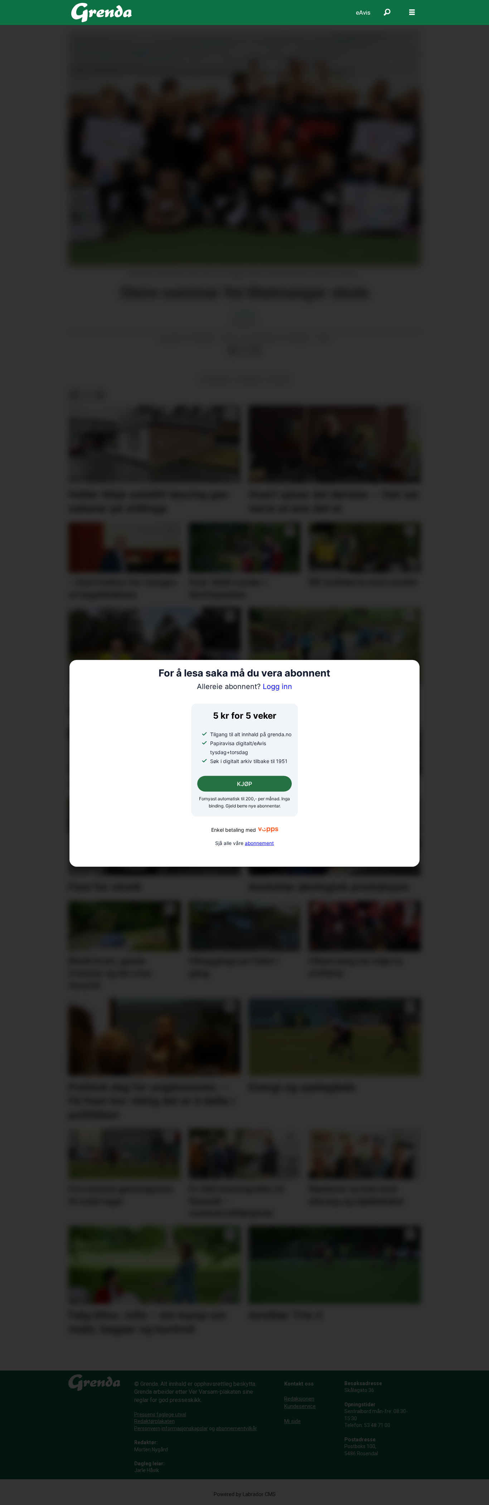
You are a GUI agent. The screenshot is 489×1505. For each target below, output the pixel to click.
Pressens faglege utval (160, 1414)
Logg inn (244, 686)
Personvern (147, 1428)
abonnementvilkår (236, 1428)
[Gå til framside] (101, 12)
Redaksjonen (299, 1399)
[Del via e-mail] (255, 350)
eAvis (363, 12)
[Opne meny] (412, 12)
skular (278, 379)
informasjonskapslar (184, 1428)
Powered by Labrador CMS (245, 1494)
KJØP (244, 783)
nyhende (249, 379)
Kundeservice (300, 1406)
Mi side (292, 1421)
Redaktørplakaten (154, 1421)
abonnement (259, 843)
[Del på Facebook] (232, 350)
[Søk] (387, 12)
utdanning (215, 379)
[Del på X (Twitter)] (244, 350)
